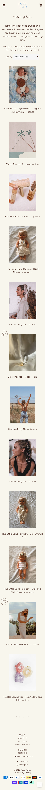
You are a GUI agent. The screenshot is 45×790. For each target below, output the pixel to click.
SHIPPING (22, 753)
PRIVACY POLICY (22, 745)
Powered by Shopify (22, 773)
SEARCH (22, 735)
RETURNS (22, 750)
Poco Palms (26, 770)
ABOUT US (22, 738)
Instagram (23, 765)
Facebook (23, 761)
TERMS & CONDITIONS (22, 756)
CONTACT (22, 741)
